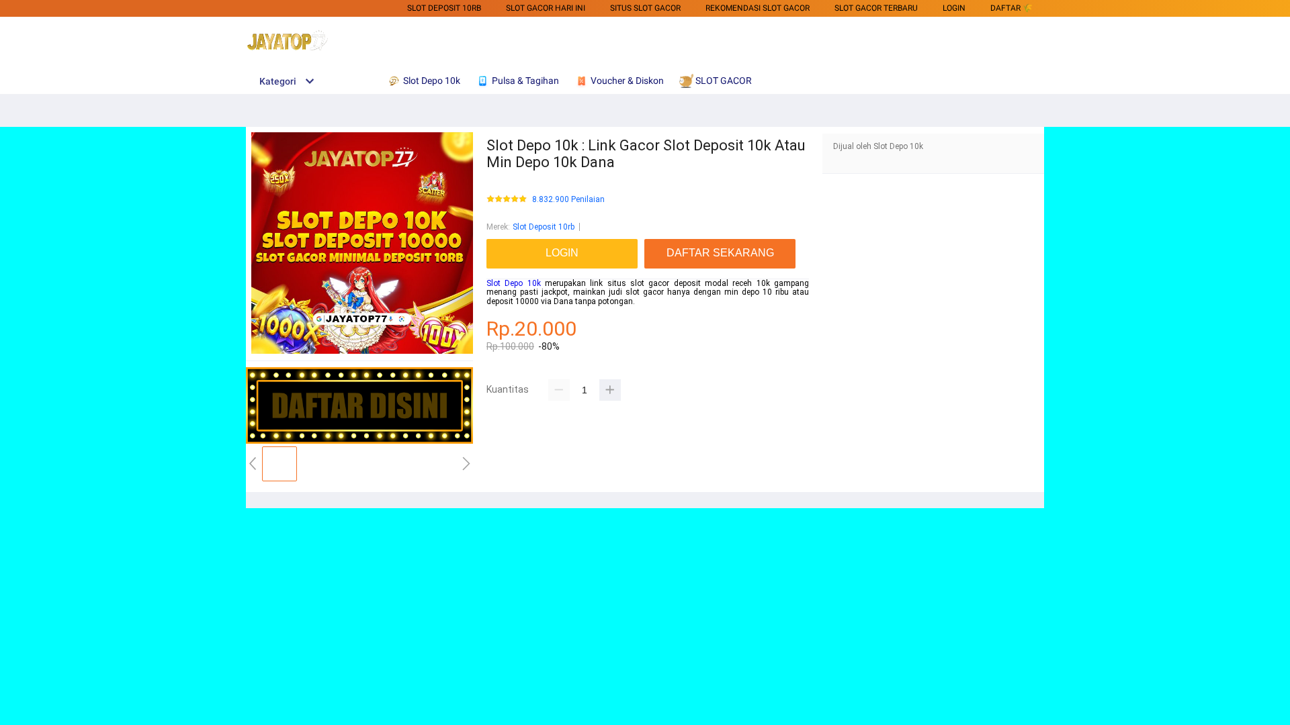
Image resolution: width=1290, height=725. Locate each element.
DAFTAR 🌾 (1011, 8)
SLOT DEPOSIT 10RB (444, 8)
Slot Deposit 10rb (543, 227)
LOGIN (954, 8)
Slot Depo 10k (513, 283)
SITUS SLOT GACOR (645, 8)
